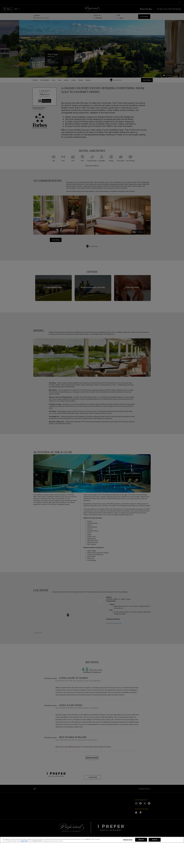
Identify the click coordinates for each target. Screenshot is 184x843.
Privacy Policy (24, 841)
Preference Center (127, 839)
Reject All (141, 839)
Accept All (154, 839)
